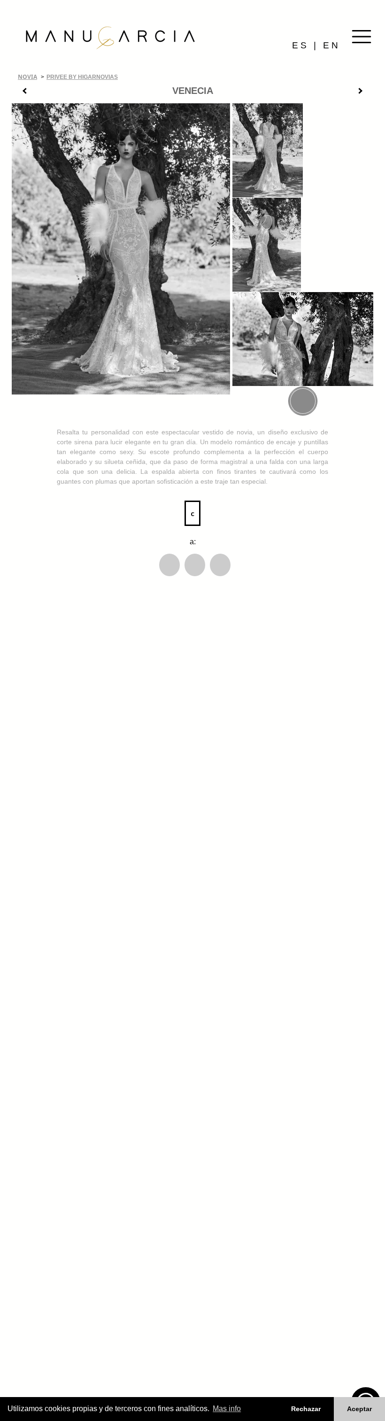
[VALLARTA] (21, 92)
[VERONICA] (364, 92)
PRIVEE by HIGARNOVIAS (82, 77)
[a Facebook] (169, 565)
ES (300, 45)
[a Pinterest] (220, 565)
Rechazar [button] (306, 1409)
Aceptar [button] (359, 1409)
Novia (27, 77)
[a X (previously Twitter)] (195, 565)
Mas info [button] (227, 1409)
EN (331, 45)
